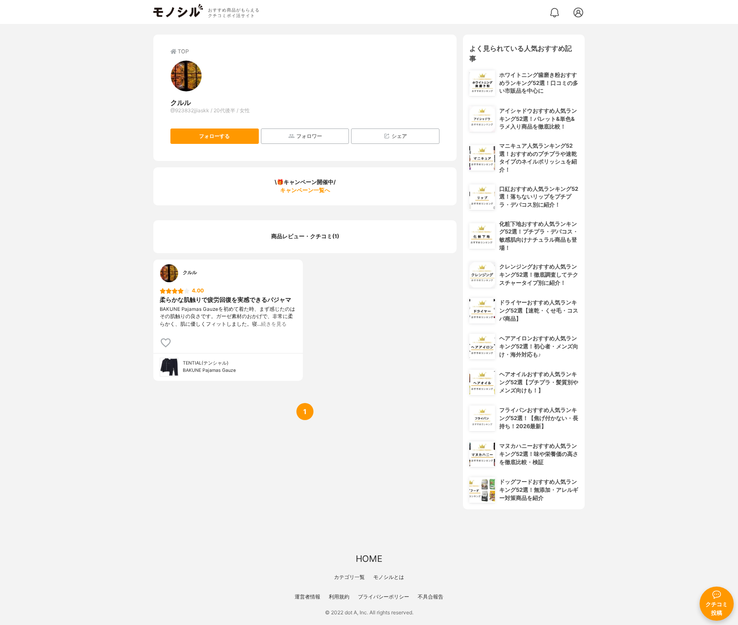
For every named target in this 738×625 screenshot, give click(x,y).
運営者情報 (307, 596)
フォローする (214, 136)
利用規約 (339, 596)
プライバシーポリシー (383, 596)
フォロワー (309, 136)
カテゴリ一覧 (349, 577)
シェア (399, 136)
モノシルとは (388, 577)
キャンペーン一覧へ (305, 190)
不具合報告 (430, 596)
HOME (369, 558)
